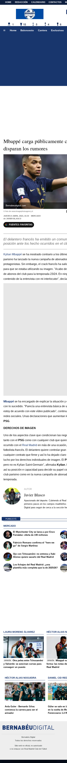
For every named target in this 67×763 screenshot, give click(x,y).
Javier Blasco (13, 219)
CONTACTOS (55, 2)
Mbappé (8, 401)
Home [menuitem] (13, 30)
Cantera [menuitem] (42, 30)
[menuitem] (4, 30)
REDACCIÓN (21, 2)
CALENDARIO (38, 2)
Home (8, 2)
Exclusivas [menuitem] (57, 30)
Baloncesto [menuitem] (27, 30)
